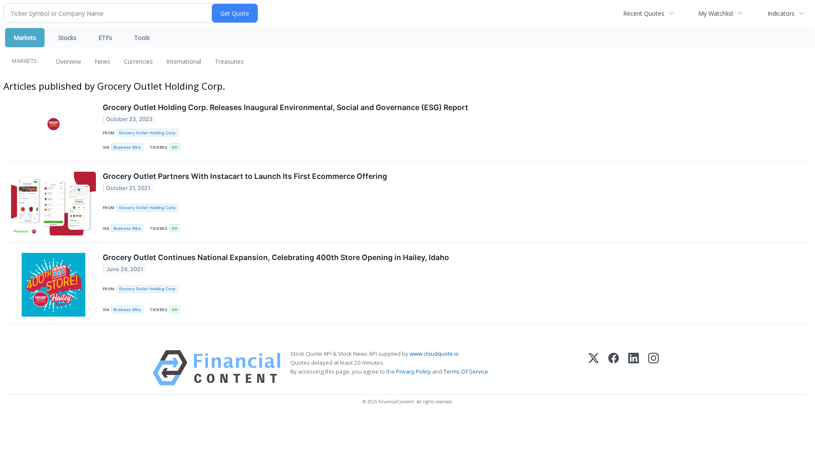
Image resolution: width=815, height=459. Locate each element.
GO (174, 147)
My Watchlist (716, 13)
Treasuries (229, 61)
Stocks (67, 38)
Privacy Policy (413, 371)
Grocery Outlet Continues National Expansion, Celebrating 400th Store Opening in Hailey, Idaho (276, 257)
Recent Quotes (643, 13)
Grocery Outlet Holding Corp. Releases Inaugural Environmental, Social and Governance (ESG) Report (285, 107)
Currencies (138, 61)
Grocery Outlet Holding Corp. (148, 132)
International (183, 61)
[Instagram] (653, 367)
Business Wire (127, 147)
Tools (142, 38)
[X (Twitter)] (593, 367)
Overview (68, 61)
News (102, 61)
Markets (25, 38)
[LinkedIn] (633, 367)
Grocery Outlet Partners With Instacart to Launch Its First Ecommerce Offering (245, 176)
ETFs (105, 38)
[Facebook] (613, 367)
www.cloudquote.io (434, 353)
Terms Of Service (466, 371)
